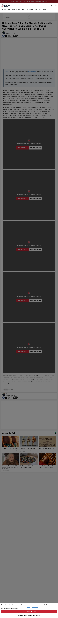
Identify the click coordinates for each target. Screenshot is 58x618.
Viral (23, 10)
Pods (13, 10)
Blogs (4, 10)
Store (44, 10)
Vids (9, 10)
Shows (18, 10)
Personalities (30, 10)
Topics (40, 10)
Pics (36, 10)
